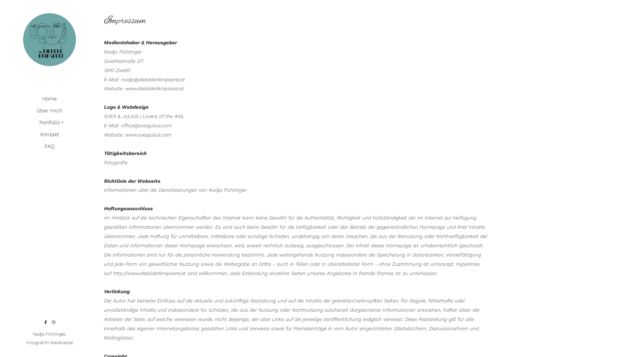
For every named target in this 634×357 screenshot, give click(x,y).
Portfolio (49, 122)
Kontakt (49, 134)
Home (49, 99)
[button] (63, 121)
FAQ (49, 146)
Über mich (50, 110)
